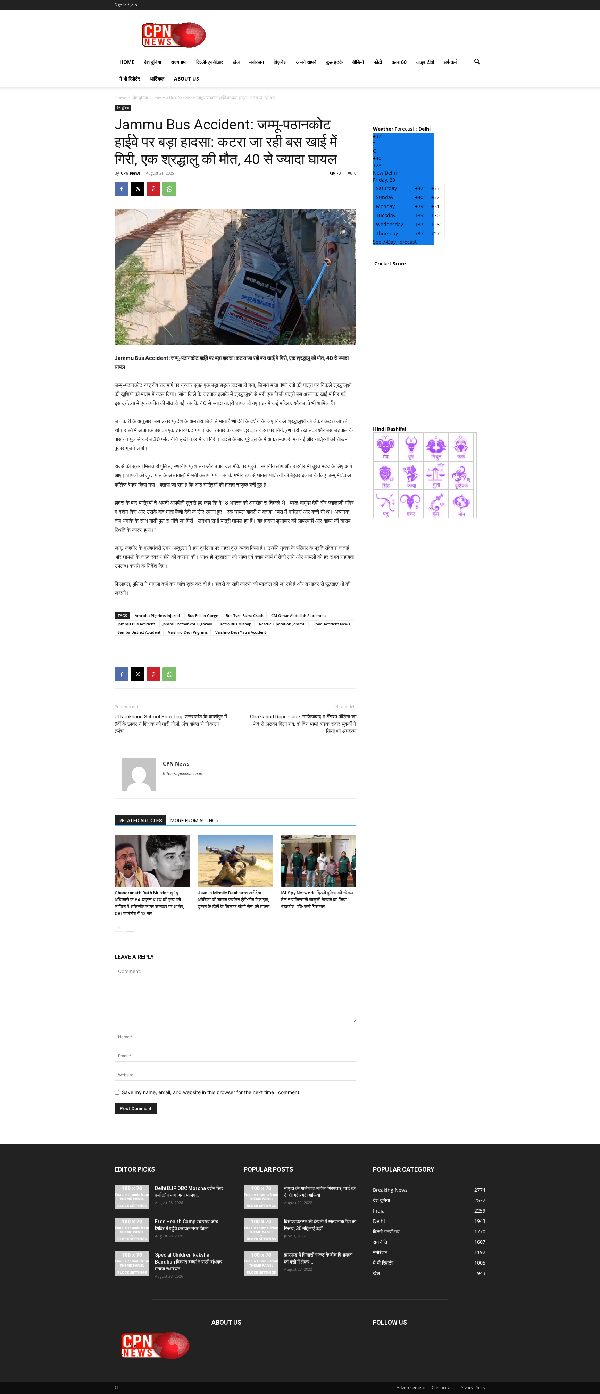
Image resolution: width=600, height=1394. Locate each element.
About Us (186, 78)
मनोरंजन (256, 62)
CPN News (130, 173)
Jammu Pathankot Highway (187, 623)
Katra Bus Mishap (235, 623)
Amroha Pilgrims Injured (157, 615)
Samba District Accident (139, 632)
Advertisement (411, 1388)
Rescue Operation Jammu (282, 623)
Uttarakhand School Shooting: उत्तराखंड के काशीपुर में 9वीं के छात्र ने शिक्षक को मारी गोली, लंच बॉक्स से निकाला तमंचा (171, 723)
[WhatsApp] (169, 189)
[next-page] (130, 927)
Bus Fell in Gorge (203, 615)
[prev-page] (119, 927)
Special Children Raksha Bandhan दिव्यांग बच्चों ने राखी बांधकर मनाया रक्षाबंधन (188, 1262)
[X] (137, 189)
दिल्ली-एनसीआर (209, 62)
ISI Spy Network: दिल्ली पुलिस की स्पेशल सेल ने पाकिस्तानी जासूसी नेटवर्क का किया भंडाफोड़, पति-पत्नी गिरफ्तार (317, 899)
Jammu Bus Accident (136, 623)
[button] (477, 62)
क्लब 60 (399, 62)
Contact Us (442, 1388)
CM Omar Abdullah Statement (298, 615)
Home (126, 62)
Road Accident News (331, 623)
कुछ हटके (334, 62)
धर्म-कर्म (450, 62)
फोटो (378, 62)
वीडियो (358, 62)
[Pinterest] (153, 189)
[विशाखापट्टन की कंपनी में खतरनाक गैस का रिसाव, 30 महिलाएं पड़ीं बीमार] (261, 1230)
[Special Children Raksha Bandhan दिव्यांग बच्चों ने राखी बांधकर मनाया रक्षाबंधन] (132, 1263)
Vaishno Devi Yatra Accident (240, 632)
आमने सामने (306, 62)
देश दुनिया (152, 62)
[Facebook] (121, 189)
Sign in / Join (126, 4)
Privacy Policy (472, 1388)
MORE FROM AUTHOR (194, 820)
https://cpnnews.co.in (182, 773)
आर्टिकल (157, 78)
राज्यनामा (178, 62)
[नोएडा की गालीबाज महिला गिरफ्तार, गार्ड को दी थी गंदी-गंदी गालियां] (261, 1197)
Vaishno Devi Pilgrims (188, 632)
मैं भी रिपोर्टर (129, 78)
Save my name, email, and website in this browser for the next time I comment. (211, 1092)
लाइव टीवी (425, 62)
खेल (236, 62)
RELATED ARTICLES (140, 820)
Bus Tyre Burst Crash (245, 615)
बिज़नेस (280, 62)
